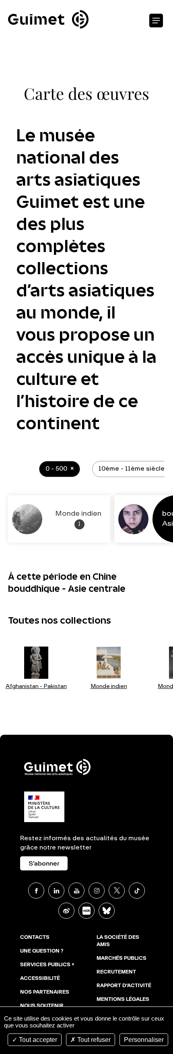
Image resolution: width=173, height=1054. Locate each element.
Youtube (76, 890)
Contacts (34, 938)
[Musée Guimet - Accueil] (48, 4)
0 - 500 (56, 469)
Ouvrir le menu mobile (156, 21)
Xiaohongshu (86, 911)
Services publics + (47, 965)
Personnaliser (144, 1039)
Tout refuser (93, 1039)
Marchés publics (121, 959)
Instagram (97, 890)
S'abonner (44, 864)
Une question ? (41, 951)
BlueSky (107, 911)
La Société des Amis (118, 941)
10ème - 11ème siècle (132, 469)
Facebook (36, 890)
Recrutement (116, 972)
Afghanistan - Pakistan (36, 686)
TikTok (137, 890)
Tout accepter (37, 1039)
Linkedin (56, 890)
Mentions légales (123, 1000)
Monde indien (109, 686)
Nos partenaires (44, 992)
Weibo (66, 911)
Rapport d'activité (124, 986)
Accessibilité (40, 979)
